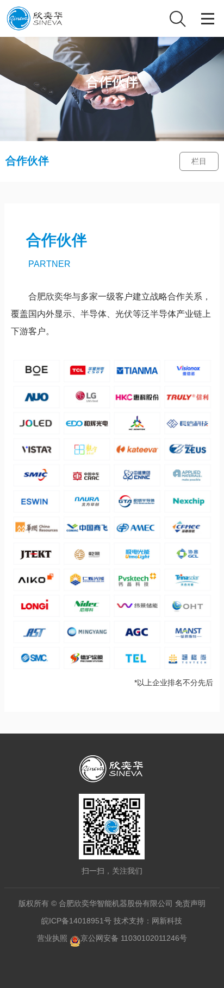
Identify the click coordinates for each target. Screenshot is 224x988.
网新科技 (167, 920)
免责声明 (190, 903)
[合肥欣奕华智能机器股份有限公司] (35, 18)
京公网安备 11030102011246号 (133, 938)
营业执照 (52, 938)
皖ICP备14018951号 (76, 920)
